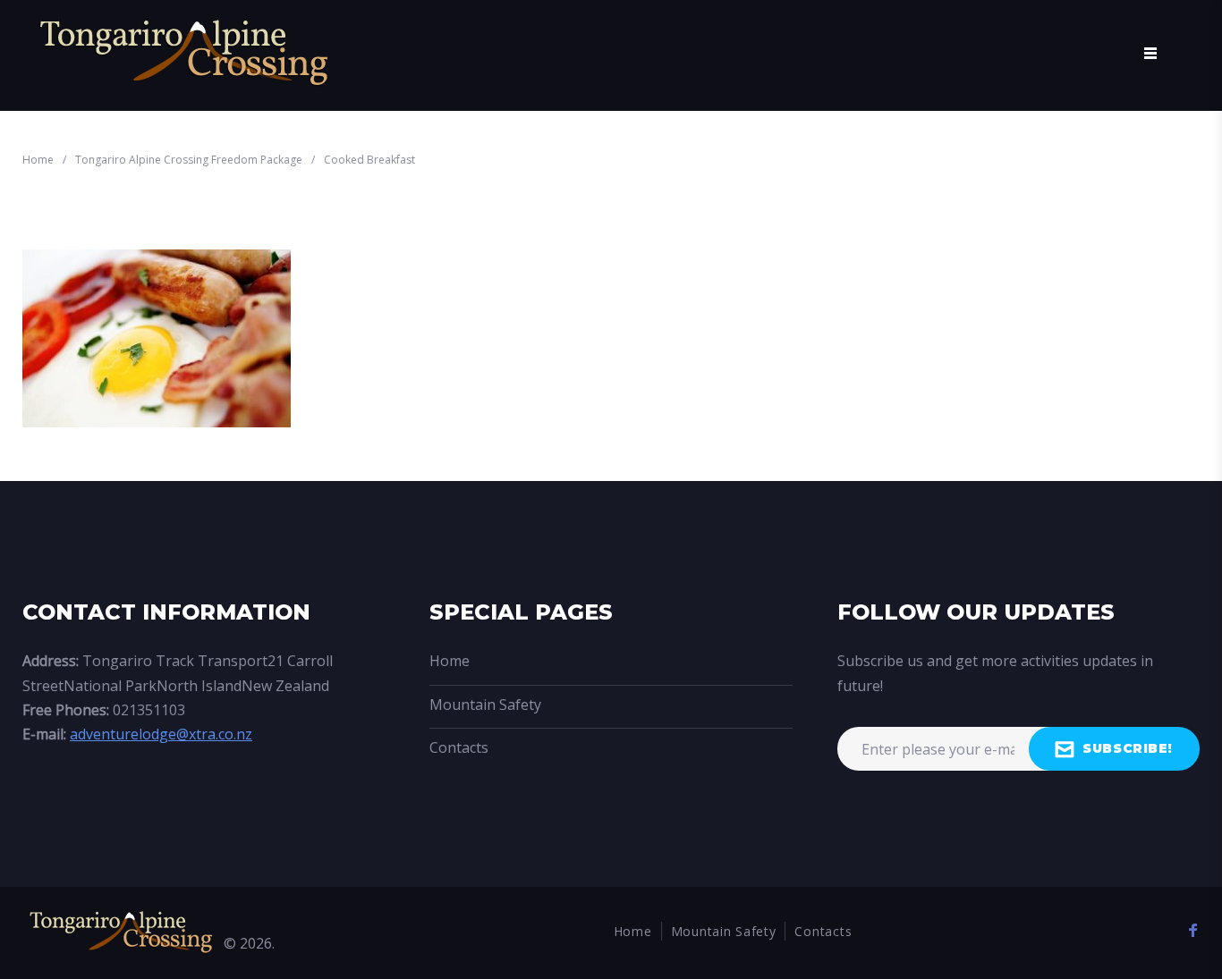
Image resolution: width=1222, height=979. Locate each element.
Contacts (458, 747)
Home (38, 159)
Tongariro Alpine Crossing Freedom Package (188, 159)
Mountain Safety (485, 704)
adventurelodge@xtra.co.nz (161, 734)
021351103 (149, 710)
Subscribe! (1127, 748)
